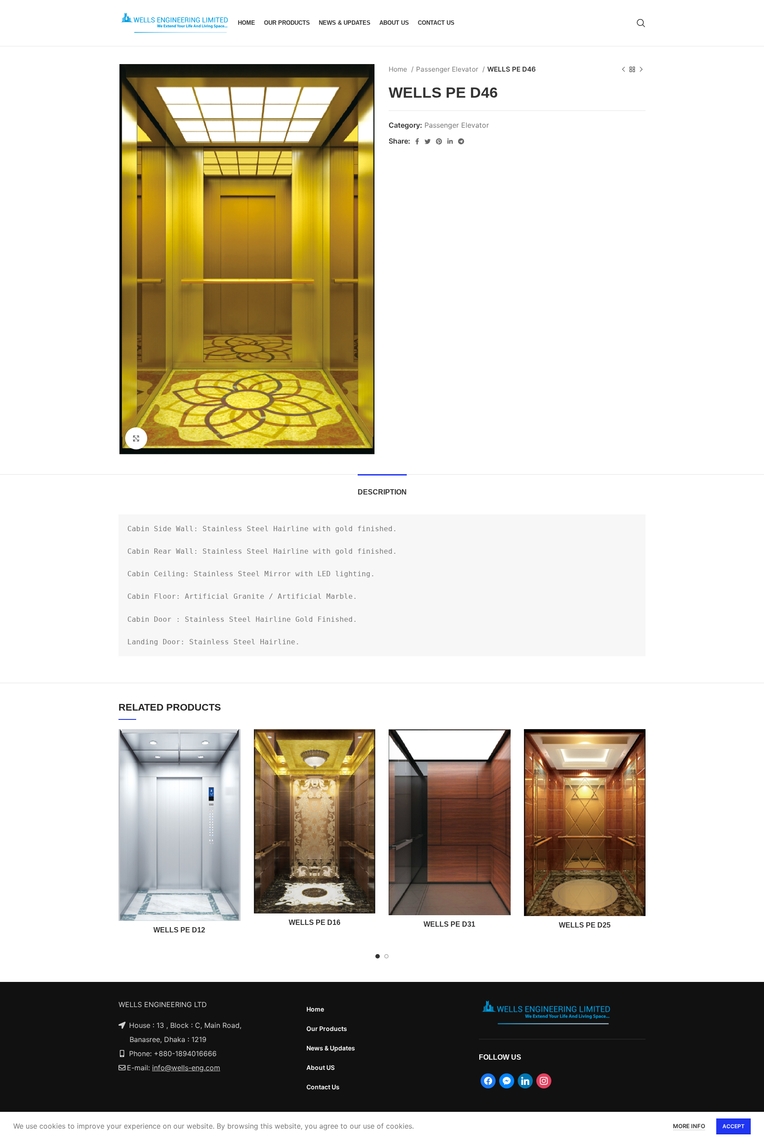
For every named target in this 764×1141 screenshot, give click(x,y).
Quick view (234, 743)
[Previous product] (623, 69)
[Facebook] (488, 1080)
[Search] (641, 23)
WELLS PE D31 (449, 924)
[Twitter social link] (427, 141)
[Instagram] (543, 1080)
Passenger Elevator (448, 69)
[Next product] (641, 69)
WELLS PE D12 (179, 930)
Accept (733, 1126)
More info (689, 1126)
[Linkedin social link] (450, 141)
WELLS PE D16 (314, 922)
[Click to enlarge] (136, 438)
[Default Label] (506, 1080)
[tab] (382, 487)
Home (399, 69)
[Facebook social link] (417, 141)
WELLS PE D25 (585, 925)
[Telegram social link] (461, 141)
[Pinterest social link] (439, 141)
